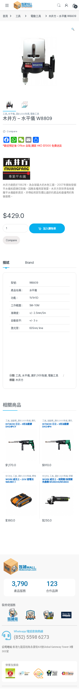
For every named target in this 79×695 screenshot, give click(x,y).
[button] (72, 29)
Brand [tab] (29, 262)
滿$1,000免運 (22, 113)
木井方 (19, 379)
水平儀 (11, 113)
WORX (9, 476)
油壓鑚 (13, 420)
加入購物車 (49, 228)
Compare (12, 131)
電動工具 (36, 16)
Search (59, 5)
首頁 (5, 16)
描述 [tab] (6, 262)
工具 (18, 16)
